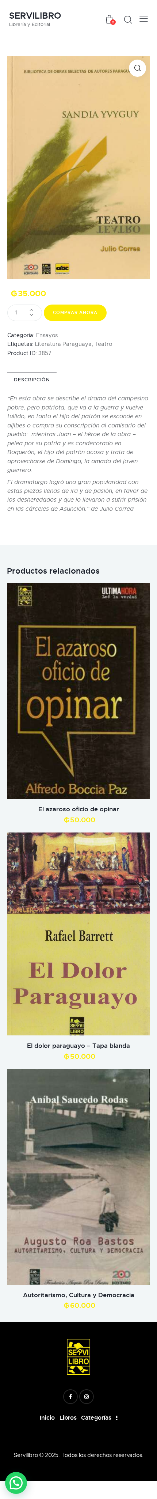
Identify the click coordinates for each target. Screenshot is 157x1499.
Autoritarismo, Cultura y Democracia (78, 1295)
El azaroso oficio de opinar (78, 809)
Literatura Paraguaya (63, 344)
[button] (137, 68)
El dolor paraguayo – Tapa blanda (78, 1045)
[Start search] (128, 20)
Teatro (103, 344)
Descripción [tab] (32, 380)
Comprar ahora (75, 313)
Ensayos (47, 335)
